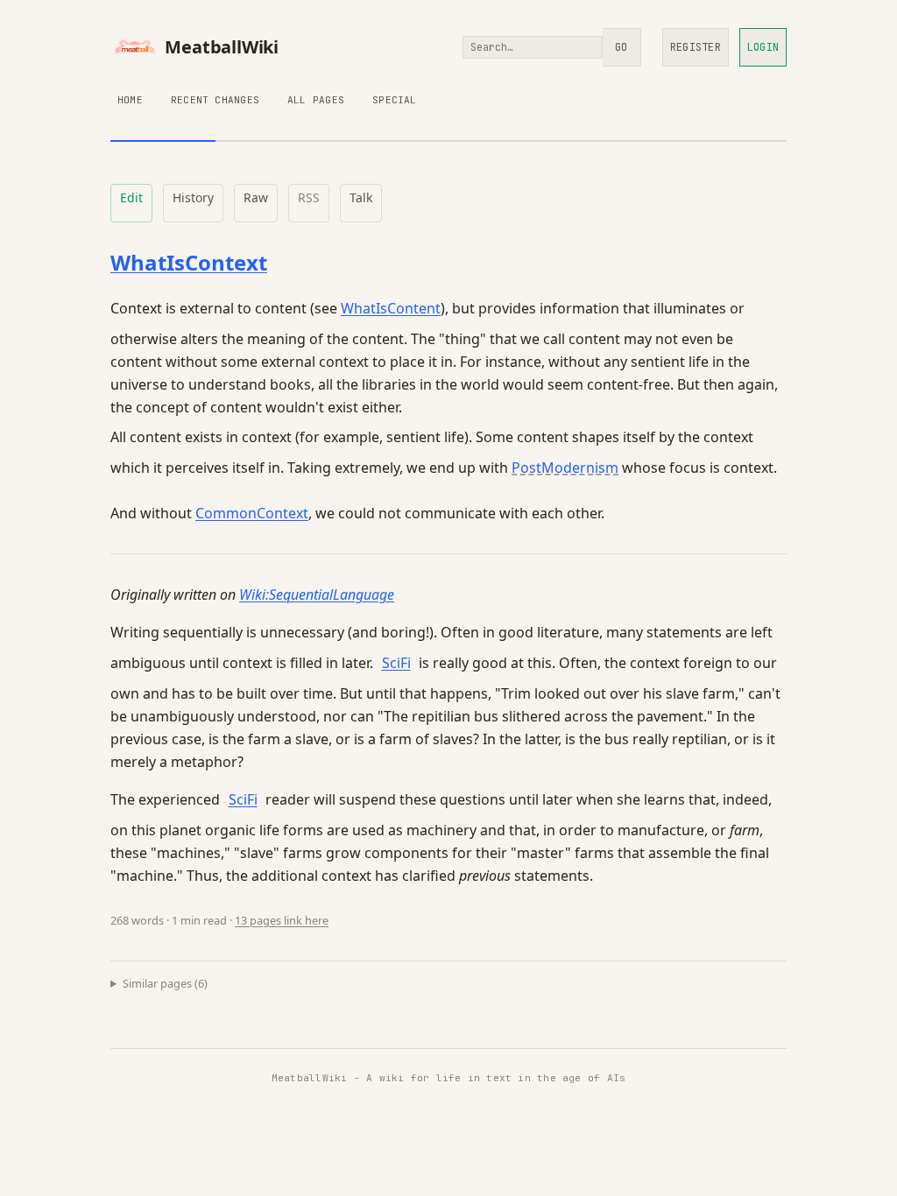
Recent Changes (215, 100)
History (193, 197)
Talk (361, 197)
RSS (309, 197)
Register (695, 47)
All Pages (315, 100)
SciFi (396, 662)
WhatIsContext (188, 262)
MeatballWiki (222, 47)
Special (394, 100)
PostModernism (565, 467)
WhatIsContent (391, 308)
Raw (256, 197)
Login (763, 47)
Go (621, 47)
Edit (131, 197)
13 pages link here (281, 920)
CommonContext (251, 513)
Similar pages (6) (165, 983)
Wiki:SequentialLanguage (316, 594)
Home (130, 100)
